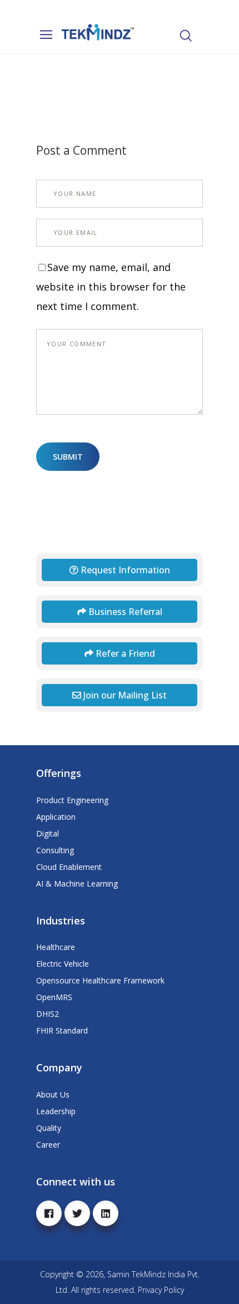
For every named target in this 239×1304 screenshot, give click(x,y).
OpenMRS (54, 997)
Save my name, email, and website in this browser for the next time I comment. (111, 286)
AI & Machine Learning (77, 883)
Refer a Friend (124, 653)
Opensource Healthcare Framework (100, 980)
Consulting (55, 850)
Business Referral (124, 612)
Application (56, 816)
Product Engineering (72, 800)
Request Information (124, 570)
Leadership (56, 1111)
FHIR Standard (62, 1030)
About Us (52, 1094)
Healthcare (55, 947)
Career (48, 1144)
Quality (48, 1128)
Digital (47, 833)
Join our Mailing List (124, 695)
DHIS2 (47, 1013)
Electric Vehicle (62, 963)
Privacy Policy (161, 1290)
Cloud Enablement (69, 867)
